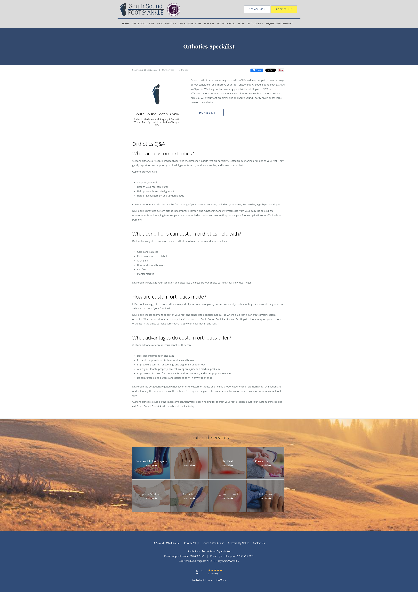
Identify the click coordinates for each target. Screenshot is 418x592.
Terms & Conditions (213, 543)
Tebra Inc (175, 543)
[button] (207, 112)
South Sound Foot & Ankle (144, 69)
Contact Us (259, 543)
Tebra (223, 580)
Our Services (168, 69)
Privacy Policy (191, 543)
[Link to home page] (151, 9)
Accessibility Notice (238, 543)
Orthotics (183, 69)
